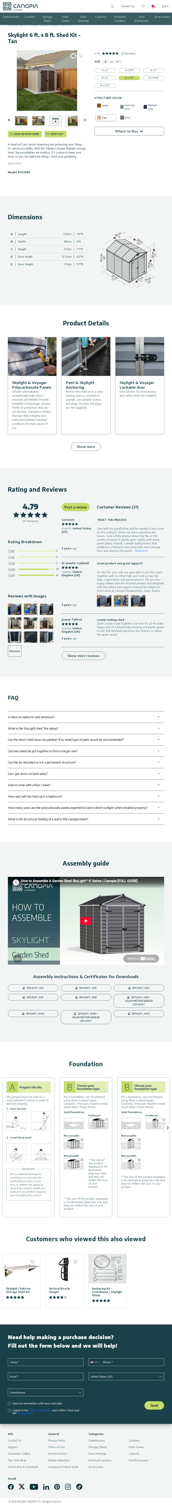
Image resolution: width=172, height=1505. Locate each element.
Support (13, 1447)
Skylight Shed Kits (61, 25)
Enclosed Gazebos (120, 19)
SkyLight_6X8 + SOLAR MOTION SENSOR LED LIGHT (139, 1001)
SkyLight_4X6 (87, 987)
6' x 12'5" (105, 85)
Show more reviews (84, 656)
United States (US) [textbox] (101, 1376)
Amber (105, 105)
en (164, 6)
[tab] (105, 61)
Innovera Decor (57, 1453)
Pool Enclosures (141, 19)
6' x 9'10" (153, 77)
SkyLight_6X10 (34, 1013)
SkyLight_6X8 (87, 997)
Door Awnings (83, 19)
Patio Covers (65, 19)
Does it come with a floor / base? (29, 785)
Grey (127, 117)
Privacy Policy (25, 1413)
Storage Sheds (47, 19)
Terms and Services (40, 1410)
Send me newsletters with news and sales (37, 1403)
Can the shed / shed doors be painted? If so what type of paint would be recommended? (66, 740)
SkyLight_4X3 (35, 987)
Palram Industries (59, 1460)
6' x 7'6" (129, 77)
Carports (100, 16)
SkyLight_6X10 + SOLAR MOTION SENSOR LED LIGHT (86, 1017)
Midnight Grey (152, 107)
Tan (104, 117)
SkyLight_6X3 (140, 987)
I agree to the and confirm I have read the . (45, 1412)
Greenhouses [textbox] (17, 1392)
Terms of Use (56, 1447)
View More (14, 163)
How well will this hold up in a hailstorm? (35, 796)
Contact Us (128, 6)
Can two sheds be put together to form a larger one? (43, 751)
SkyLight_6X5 (35, 997)
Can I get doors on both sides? (28, 774)
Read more (141, 550)
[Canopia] (21, 6)
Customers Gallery (19, 1453)
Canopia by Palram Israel (63, 1467)
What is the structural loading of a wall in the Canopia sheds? (48, 819)
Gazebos (29, 16)
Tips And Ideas (17, 1460)
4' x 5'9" (129, 70)
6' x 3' (153, 70)
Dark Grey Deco (130, 107)
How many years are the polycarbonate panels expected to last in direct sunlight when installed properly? (78, 808)
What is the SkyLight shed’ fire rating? (33, 728)
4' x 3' (105, 70)
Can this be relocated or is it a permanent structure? (42, 762)
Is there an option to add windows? (31, 717)
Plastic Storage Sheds (32, 25)
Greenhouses (11, 16)
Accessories (162, 16)
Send (154, 1405)
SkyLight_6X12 (140, 1013)
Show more (86, 446)
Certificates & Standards (23, 1467)
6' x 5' (105, 77)
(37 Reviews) (128, 53)
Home (12, 25)
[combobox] (94, 1362)
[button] (11, 120)
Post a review (75, 507)
